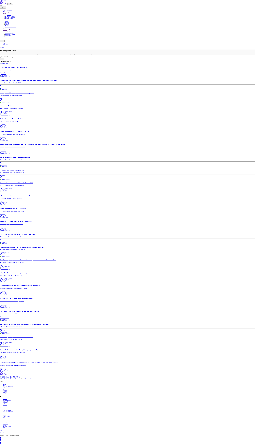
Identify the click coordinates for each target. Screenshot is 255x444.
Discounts (5, 405)
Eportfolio (7, 25)
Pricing (4, 403)
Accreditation (5, 393)
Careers (4, 415)
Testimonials (5, 413)
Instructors (5, 412)
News (4, 36)
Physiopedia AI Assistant (10, 16)
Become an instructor (7, 426)
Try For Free (5, 44)
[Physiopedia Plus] (3, 4)
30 (2, 371)
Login (4, 43)
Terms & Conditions (7, 416)
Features (4, 13)
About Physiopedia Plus (8, 411)
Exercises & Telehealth (10, 17)
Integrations (5, 424)
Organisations (8, 35)
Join (3, 28)
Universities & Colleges (10, 34)
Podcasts (7, 22)
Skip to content (3, 0)
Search (3, 7)
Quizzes (7, 24)
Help (4, 37)
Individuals (5, 399)
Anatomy (7, 19)
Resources (2, 47)
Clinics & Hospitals (9, 33)
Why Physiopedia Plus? (8, 10)
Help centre (5, 422)
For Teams (5, 30)
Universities (5, 401)
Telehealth (5, 391)
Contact (4, 425)
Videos (6, 21)
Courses (4, 11)
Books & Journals (9, 18)
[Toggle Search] (9, 4)
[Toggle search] (2, 41)
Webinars (5, 392)
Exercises (5, 390)
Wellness (7, 23)
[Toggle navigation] (12, 4)
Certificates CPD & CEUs (10, 27)
